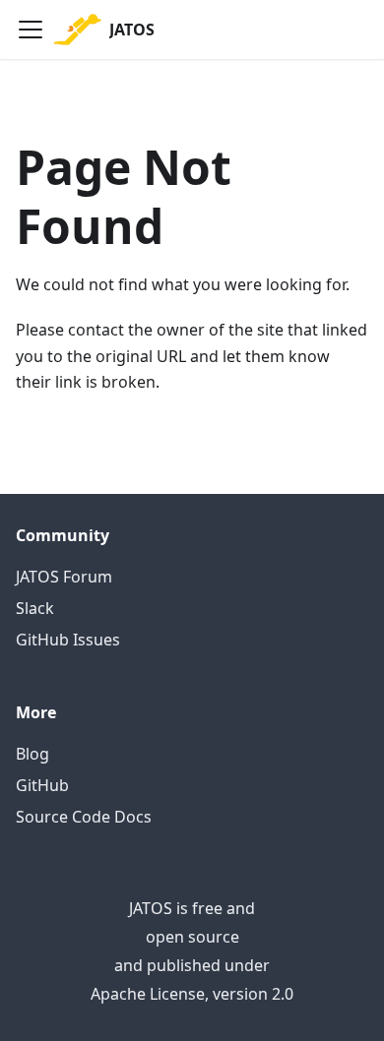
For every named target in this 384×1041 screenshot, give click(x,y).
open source (192, 937)
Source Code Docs (84, 816)
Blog (32, 754)
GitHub (42, 785)
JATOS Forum (64, 576)
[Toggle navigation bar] (30, 29)
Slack (35, 608)
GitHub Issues (68, 639)
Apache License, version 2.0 (192, 994)
